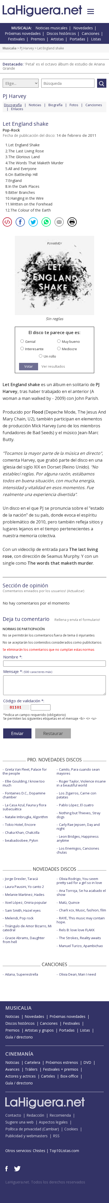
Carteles (48, 1076)
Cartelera (32, 1062)
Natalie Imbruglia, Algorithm (26, 817)
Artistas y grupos (39, 1030)
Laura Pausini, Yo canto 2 (24, 886)
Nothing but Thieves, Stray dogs (78, 815)
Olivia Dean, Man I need (77, 974)
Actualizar (75, 590)
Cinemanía (19, 1054)
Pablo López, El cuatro (76, 805)
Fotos (74, 104)
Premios (38, 38)
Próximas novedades (23, 33)
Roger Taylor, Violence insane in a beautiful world (81, 783)
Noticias (35, 104)
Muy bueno (71, 341)
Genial (30, 341)
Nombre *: (12, 657)
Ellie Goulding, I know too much (24, 783)
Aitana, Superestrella (21, 974)
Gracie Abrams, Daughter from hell (24, 939)
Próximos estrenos (62, 1062)
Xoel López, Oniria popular (26, 902)
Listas (96, 38)
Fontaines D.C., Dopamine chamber (24, 795)
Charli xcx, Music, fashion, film (82, 910)
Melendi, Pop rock (19, 918)
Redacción (35, 1115)
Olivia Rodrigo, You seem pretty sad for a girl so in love (79, 880)
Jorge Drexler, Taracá (21, 878)
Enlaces (17, 108)
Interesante (34, 349)
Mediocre (69, 349)
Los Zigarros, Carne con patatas (76, 795)
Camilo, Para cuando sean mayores (78, 771)
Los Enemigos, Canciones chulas (78, 850)
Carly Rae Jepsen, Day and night (78, 826)
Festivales (16, 38)
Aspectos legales (53, 1122)
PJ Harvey (27, 48)
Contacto (13, 1115)
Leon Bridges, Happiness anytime (78, 838)
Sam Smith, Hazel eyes (23, 910)
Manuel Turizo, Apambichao (81, 945)
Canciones (90, 33)
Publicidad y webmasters (26, 1135)
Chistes (39, 1150)
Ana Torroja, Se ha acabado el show (81, 892)
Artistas (57, 38)
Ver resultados (53, 366)
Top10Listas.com (64, 1150)
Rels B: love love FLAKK (77, 930)
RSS (56, 1135)
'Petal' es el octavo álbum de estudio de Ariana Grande (54, 66)
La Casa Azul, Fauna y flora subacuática (24, 807)
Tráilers (31, 1069)
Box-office (69, 1076)
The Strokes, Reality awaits (80, 937)
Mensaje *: (27, 671)
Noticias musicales (51, 27)
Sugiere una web (19, 1122)
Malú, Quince (69, 902)
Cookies (71, 1128)
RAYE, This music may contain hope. (81, 920)
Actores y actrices (20, 1076)
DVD (87, 1062)
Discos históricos (61, 33)
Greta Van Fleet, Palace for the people (25, 771)
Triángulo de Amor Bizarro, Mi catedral (27, 928)
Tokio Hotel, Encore (20, 824)
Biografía (55, 104)
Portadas (77, 38)
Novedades (83, 27)
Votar (28, 366)
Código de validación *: (23, 701)
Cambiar (50, 1128)
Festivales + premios (60, 1069)
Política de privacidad (23, 1128)
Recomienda (60, 1115)
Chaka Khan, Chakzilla (22, 832)
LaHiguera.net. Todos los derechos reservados (45, 1182)
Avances (12, 1069)
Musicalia (9, 48)
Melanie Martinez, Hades (24, 894)
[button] (90, 11)
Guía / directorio (19, 1037)
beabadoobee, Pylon (21, 840)
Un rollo (50, 356)
